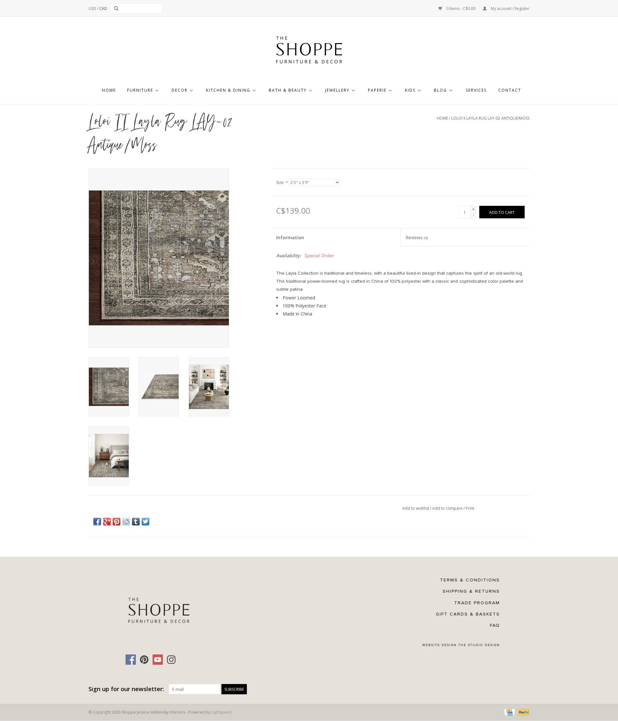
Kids (410, 90)
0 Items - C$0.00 (460, 8)
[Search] (117, 8)
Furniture (140, 90)
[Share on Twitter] (145, 521)
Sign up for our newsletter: (126, 689)
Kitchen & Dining (228, 90)
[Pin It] (116, 521)
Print (470, 508)
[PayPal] (522, 712)
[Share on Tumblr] (136, 521)
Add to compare (448, 508)
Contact (509, 90)
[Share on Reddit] (126, 521)
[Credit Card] (509, 712)
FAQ (495, 625)
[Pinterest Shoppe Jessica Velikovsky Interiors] (144, 659)
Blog (440, 90)
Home (109, 90)
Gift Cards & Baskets (468, 614)
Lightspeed (221, 712)
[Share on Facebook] (97, 521)
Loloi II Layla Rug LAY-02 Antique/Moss (490, 118)
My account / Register (509, 8)
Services (476, 90)
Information (290, 237)
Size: (281, 182)
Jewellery (337, 90)
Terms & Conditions (470, 580)
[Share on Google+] (107, 521)
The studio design (479, 645)
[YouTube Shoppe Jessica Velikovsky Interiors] (158, 659)
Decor (180, 90)
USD (93, 8)
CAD (103, 8)
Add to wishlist (416, 508)
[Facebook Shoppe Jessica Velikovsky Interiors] (131, 659)
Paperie (377, 90)
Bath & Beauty (288, 90)
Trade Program (477, 603)
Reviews (417, 237)
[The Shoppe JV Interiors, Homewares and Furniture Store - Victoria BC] (309, 51)
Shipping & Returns (471, 591)
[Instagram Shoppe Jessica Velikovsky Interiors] (171, 659)
